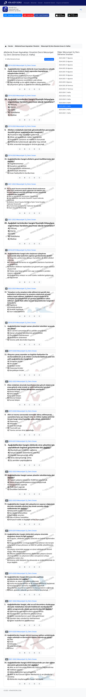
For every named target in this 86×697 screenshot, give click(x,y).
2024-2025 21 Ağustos (66, 65)
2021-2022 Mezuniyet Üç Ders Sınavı (21, 184)
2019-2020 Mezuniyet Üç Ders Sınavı (21, 65)
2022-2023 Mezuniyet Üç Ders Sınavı (21, 288)
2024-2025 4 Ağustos (65, 82)
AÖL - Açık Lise (28, 15)
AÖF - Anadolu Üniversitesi (12, 15)
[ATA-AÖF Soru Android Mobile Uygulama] (73, 15)
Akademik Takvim (49, 3)
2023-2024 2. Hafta (65, 109)
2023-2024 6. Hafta (65, 96)
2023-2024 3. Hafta (65, 106)
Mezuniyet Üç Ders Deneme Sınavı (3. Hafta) (55, 46)
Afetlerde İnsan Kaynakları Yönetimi (27, 46)
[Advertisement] (43, 31)
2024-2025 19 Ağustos (66, 72)
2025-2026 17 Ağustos (66, 58)
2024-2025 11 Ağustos (66, 79)
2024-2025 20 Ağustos (66, 68)
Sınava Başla (49, 59)
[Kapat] (1, 9)
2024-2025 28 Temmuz (66, 85)
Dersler (40, 3)
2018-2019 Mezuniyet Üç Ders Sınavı (21, 250)
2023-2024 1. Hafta (65, 113)
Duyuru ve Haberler (62, 3)
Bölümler (34, 3)
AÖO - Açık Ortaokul (41, 15)
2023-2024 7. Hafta (65, 92)
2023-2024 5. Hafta (65, 99)
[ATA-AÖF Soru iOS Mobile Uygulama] (60, 15)
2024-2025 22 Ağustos (66, 61)
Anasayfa (26, 3)
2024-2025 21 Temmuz (66, 89)
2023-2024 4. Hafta (65, 103)
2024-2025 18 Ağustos (66, 75)
